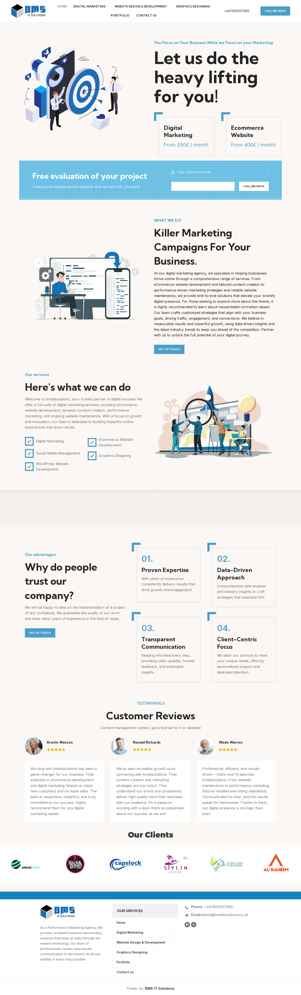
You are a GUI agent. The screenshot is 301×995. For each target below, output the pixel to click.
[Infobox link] (232, 11)
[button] (5, 864)
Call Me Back (275, 11)
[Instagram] (193, 924)
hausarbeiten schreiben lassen (244, 307)
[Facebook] (187, 924)
